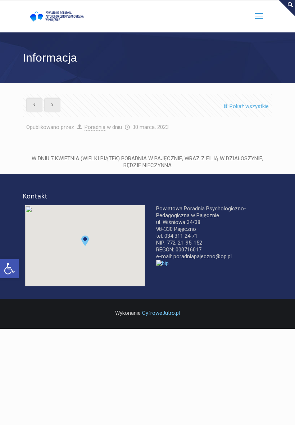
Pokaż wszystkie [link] (249, 106)
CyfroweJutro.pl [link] (161, 313)
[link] (9, 268)
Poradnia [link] (95, 127)
